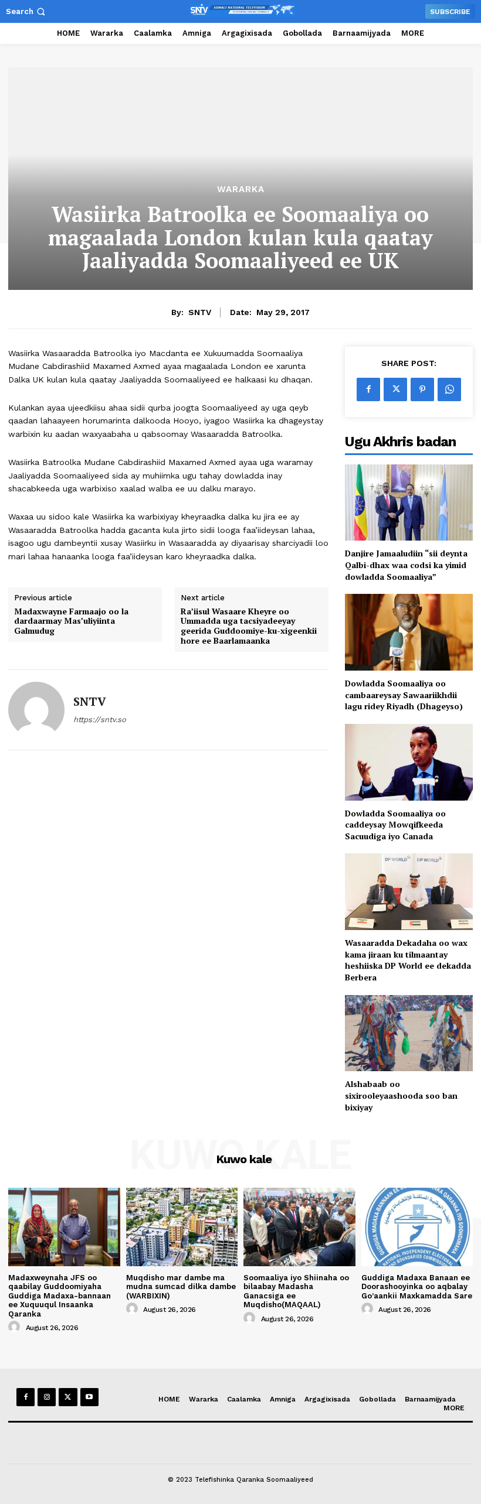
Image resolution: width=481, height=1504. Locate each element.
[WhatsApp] (449, 389)
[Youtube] (89, 1397)
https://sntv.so (99, 719)
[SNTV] (36, 710)
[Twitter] (395, 389)
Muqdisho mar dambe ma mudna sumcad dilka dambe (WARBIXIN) (181, 1286)
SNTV (199, 312)
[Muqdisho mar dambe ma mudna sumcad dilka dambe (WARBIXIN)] (182, 1227)
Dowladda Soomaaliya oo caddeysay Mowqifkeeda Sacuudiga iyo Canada (395, 825)
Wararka (241, 189)
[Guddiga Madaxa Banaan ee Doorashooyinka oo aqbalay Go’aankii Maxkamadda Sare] (417, 1227)
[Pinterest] (422, 389)
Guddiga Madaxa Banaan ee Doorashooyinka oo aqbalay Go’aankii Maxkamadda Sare (416, 1286)
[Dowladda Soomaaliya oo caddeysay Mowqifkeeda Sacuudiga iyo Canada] (409, 762)
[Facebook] (368, 389)
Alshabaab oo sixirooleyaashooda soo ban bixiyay (401, 1095)
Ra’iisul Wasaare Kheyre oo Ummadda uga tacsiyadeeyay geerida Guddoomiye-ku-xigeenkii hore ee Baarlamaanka (249, 626)
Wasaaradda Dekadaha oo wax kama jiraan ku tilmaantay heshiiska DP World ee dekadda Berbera (408, 960)
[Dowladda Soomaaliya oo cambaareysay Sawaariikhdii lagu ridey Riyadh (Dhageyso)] (409, 632)
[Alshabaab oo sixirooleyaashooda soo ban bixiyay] (409, 1033)
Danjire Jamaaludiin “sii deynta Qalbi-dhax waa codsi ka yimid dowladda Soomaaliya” (406, 565)
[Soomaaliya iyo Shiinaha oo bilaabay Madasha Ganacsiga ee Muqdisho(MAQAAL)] (299, 1227)
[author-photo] (15, 1327)
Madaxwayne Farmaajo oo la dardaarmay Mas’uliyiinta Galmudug (71, 621)
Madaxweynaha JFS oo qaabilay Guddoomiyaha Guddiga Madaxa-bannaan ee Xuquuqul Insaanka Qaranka (59, 1295)
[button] (27, 11)
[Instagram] (47, 1397)
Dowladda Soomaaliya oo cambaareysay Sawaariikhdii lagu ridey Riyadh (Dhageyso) (404, 695)
